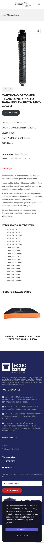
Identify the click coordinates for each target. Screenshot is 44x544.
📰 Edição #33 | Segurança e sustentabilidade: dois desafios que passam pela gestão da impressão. (22, 416)
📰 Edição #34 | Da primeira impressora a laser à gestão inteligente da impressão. (20, 407)
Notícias (5, 445)
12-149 (11, 158)
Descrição (7, 168)
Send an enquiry (11, 113)
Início (4, 15)
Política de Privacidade (11, 449)
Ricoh (16, 15)
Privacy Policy (22, 535)
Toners (24, 154)
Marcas (10, 15)
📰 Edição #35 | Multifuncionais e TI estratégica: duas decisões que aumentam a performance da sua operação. (20, 399)
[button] (38, 31)
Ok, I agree (21, 529)
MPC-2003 (19, 158)
